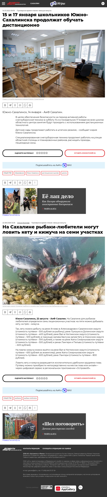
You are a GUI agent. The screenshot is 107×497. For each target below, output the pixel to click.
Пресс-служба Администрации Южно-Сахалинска (23, 99)
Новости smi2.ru (11, 215)
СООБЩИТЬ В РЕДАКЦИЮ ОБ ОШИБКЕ (57, 448)
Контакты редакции (31, 448)
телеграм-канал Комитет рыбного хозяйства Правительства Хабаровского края (35, 306)
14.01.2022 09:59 (8, 11)
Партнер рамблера (32, 487)
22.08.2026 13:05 (8, 223)
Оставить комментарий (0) (85, 153)
